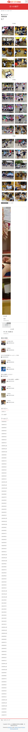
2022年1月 (4, 588)
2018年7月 (4, 715)
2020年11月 (4, 630)
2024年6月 (4, 500)
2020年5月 (4, 648)
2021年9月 (4, 600)
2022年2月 (4, 585)
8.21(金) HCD (10, 341)
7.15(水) (9, 393)
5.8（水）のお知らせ (8, 331)
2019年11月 (4, 666)
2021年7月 (4, 606)
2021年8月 (4, 603)
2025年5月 (4, 467)
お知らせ (4, 411)
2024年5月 (4, 503)
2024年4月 (4, 506)
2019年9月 (4, 672)
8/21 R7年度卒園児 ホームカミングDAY (10, 355)
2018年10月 (4, 705)
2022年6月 (4, 572)
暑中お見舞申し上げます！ (7, 374)
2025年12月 (4, 445)
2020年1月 (4, 660)
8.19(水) (9, 360)
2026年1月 (4, 442)
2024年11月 (4, 485)
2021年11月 (4, 594)
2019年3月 (4, 690)
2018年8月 (4, 712)
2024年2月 (4, 512)
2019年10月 (4, 669)
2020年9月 (4, 636)
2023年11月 (4, 521)
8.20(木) (9, 348)
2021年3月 (4, 618)
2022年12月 (4, 554)
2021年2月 (4, 621)
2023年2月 (4, 548)
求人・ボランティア (5, 720)
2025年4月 (4, 470)
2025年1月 (4, 479)
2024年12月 (4, 482)
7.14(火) (9, 400)
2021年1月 (4, 624)
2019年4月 (4, 687)
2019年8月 (4, 675)
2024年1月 (4, 515)
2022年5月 (4, 575)
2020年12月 (4, 627)
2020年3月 (4, 654)
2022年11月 (4, 557)
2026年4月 (4, 433)
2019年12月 (4, 663)
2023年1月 (4, 551)
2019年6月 (4, 681)
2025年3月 (4, 473)
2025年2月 (4, 476)
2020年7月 (4, 642)
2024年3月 (4, 509)
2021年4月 (4, 615)
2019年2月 (4, 693)
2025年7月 (4, 460)
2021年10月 (4, 597)
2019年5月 (4, 684)
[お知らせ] (6, 325)
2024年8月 (4, 494)
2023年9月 (4, 527)
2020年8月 (4, 639)
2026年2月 (4, 439)
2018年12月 (4, 699)
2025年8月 (4, 457)
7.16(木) (9, 386)
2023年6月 (4, 536)
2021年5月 (4, 612)
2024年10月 (4, 488)
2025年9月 (4, 454)
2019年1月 (4, 696)
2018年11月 (4, 702)
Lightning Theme (17, 727)
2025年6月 (4, 463)
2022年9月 (4, 563)
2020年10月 (4, 633)
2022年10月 (4, 560)
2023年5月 (4, 539)
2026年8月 (4, 421)
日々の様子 (4, 16)
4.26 (4, 318)
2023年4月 (4, 542)
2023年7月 (4, 533)
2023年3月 (4, 545)
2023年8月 (4, 530)
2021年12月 (4, 591)
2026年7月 (4, 424)
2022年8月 (4, 566)
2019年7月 (4, 678)
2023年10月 (4, 524)
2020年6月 (4, 645)
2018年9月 (4, 709)
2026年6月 (4, 427)
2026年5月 (4, 430)
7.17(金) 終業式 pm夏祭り (13, 379)
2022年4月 (4, 578)
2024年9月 (4, 491)
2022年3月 (4, 582)
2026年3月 (4, 436)
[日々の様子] (6, 260)
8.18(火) (9, 367)
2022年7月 (4, 569)
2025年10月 (4, 451)
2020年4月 (4, 651)
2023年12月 (4, 518)
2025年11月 (4, 448)
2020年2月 (4, 657)
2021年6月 (4, 609)
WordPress (10, 727)
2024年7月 (4, 497)
